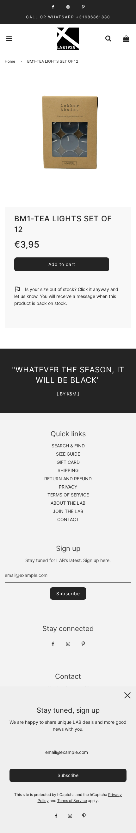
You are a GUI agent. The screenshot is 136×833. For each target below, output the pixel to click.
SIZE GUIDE (68, 454)
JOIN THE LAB (68, 511)
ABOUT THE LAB (68, 503)
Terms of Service (72, 800)
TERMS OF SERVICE (68, 494)
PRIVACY (68, 486)
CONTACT (68, 519)
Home (10, 61)
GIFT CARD (68, 462)
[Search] (108, 38)
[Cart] (126, 38)
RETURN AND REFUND (68, 478)
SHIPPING (68, 470)
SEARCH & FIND (68, 445)
